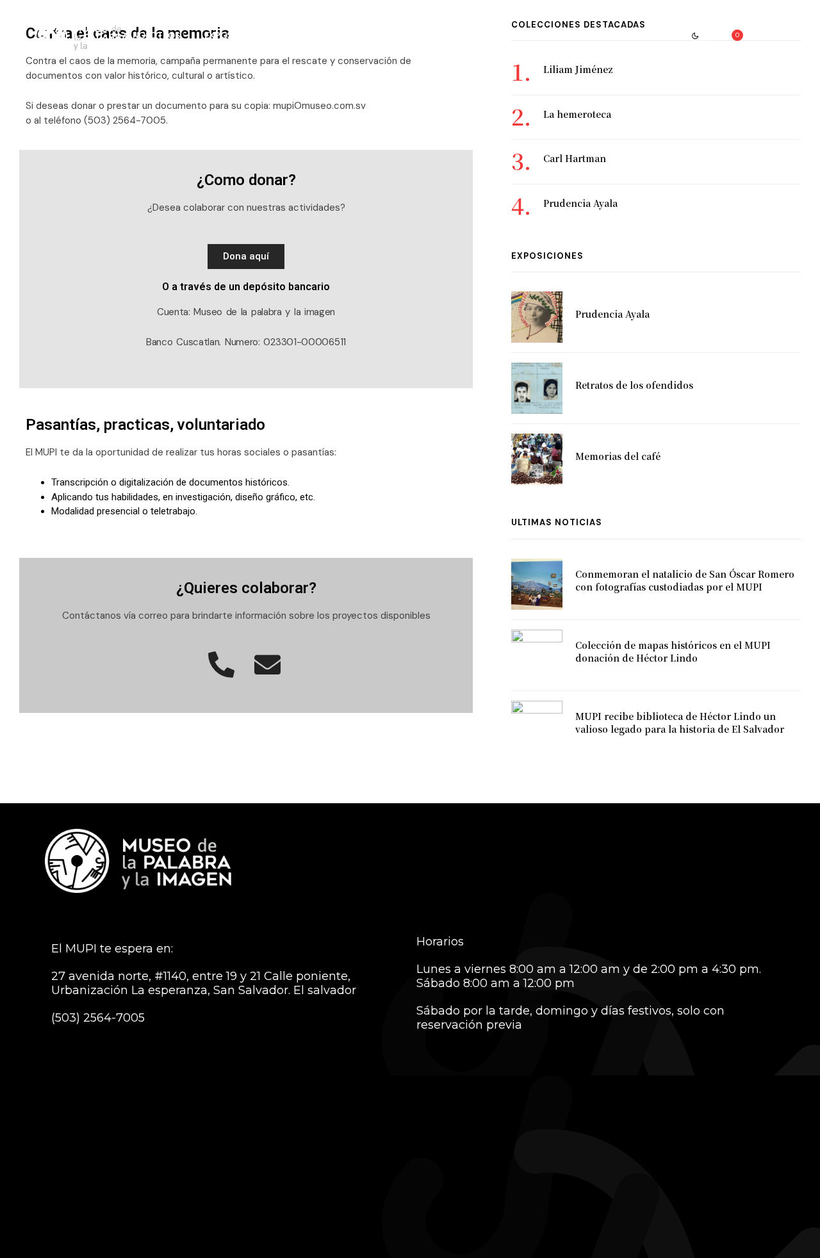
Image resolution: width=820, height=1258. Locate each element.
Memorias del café (617, 456)
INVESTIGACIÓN (458, 35)
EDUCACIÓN (383, 35)
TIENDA (652, 35)
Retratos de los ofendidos (634, 385)
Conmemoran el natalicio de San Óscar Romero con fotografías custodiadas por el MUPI (684, 580)
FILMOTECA (541, 35)
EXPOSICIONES (235, 35)
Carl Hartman (574, 158)
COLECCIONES (312, 35)
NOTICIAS (601, 35)
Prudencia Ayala (580, 203)
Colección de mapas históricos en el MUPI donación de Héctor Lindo (673, 651)
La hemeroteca (577, 114)
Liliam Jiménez (578, 69)
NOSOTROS (156, 35)
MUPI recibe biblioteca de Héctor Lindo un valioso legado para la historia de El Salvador (679, 722)
